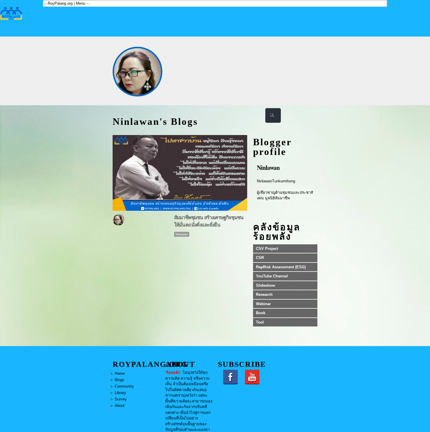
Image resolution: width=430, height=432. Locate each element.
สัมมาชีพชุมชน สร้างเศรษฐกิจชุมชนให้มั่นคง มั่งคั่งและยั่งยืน (208, 221)
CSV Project (267, 248)
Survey (121, 399)
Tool (260, 322)
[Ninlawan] (137, 71)
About (120, 405)
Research (264, 294)
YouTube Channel (272, 276)
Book (260, 313)
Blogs (119, 380)
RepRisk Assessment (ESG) (281, 267)
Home (120, 373)
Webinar (263, 304)
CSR (260, 257)
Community (124, 386)
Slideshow (265, 285)
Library (120, 392)
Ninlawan (182, 234)
